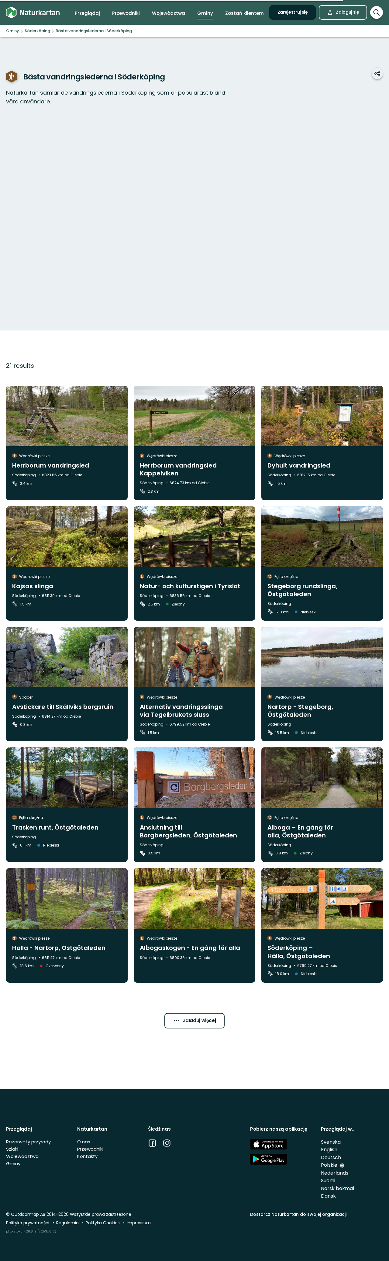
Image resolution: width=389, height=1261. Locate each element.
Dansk (328, 1195)
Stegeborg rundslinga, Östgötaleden (302, 590)
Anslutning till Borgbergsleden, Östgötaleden (188, 831)
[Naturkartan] (33, 12)
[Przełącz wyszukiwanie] (376, 12)
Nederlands (334, 1172)
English (329, 1149)
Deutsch (331, 1157)
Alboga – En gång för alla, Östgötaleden (300, 831)
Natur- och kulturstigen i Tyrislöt (190, 586)
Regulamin (68, 1223)
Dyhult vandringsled (298, 465)
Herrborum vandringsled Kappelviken (178, 469)
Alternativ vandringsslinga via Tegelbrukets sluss (181, 711)
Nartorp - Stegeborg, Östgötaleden (300, 711)
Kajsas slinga (32, 586)
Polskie (330, 1165)
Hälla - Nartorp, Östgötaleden (58, 948)
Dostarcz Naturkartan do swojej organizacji (298, 1214)
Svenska (331, 1142)
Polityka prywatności (28, 1223)
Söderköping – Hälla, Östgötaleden (298, 952)
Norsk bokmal (337, 1188)
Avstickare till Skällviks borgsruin (62, 707)
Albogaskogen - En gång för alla (190, 948)
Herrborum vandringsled (50, 465)
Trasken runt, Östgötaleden (55, 827)
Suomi (328, 1180)
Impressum (139, 1223)
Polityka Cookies (103, 1223)
